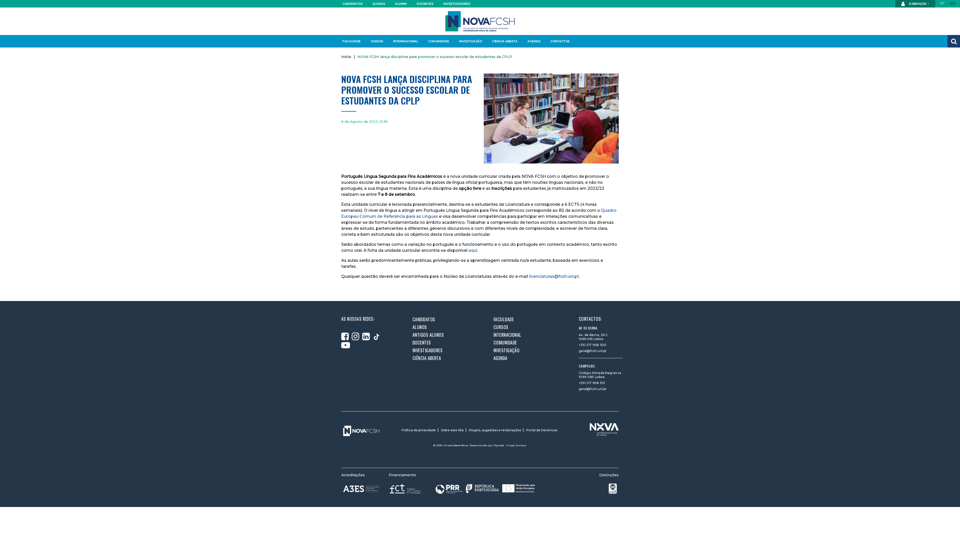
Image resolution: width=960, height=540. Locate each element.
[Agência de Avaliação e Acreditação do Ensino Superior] (361, 489)
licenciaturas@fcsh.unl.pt (554, 276)
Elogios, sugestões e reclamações (495, 430)
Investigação (470, 41)
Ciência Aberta (504, 41)
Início (346, 56)
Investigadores (456, 4)
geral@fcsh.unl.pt (592, 351)
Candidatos (352, 4)
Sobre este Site (452, 430)
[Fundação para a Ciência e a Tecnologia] (405, 488)
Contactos (560, 41)
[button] (954, 41)
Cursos (377, 41)
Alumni (401, 4)
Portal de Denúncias (541, 430)
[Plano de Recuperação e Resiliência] (485, 488)
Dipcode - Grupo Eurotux (510, 445)
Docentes (425, 4)
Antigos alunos (428, 335)
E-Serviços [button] (917, 4)
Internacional (405, 41)
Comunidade (438, 41)
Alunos (378, 4)
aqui (472, 250)
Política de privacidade (419, 430)
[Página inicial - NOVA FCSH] (480, 20)
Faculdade (351, 41)
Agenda (534, 41)
